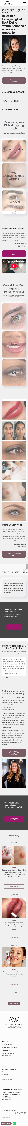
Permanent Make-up (14, 150)
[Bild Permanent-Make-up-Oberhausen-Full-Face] (14, 431)
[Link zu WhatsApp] (25, 1112)
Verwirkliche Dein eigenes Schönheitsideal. (14, 288)
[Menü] (24, 3)
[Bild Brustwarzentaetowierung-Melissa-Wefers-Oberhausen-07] (14, 492)
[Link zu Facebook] (18, 1112)
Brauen (14, 316)
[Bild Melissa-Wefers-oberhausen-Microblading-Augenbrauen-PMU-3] (14, 512)
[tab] (5, 570)
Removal (14, 202)
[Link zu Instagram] (15, 1112)
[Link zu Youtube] (22, 1112)
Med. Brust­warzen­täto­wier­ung (14, 175)
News (14, 868)
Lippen (14, 344)
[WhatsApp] (14, 1123)
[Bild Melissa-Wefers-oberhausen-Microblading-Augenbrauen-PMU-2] (14, 451)
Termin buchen (5, 1074)
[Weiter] (27, 566)
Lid (14, 372)
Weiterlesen (14, 886)
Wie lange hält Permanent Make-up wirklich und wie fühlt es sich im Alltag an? (14, 925)
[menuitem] (24, 3)
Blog (3, 1072)
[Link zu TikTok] (20, 1112)
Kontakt (4, 1077)
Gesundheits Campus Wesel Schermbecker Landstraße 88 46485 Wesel (11, 1094)
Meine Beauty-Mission (7, 1079)
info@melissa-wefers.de (9, 1047)
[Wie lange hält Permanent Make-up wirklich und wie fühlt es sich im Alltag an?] (14, 908)
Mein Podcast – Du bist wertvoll (9, 1069)
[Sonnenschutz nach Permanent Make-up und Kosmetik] (14, 957)
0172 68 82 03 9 (7, 1045)
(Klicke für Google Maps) (6, 1055)
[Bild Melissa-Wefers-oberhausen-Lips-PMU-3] (14, 411)
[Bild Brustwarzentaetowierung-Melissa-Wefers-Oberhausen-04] (14, 471)
